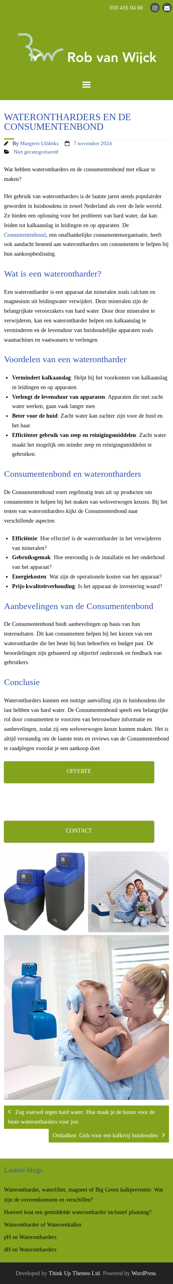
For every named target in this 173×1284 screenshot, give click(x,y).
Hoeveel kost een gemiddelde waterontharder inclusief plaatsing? (77, 1212)
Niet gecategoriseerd (36, 152)
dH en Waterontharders (30, 1250)
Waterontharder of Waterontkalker (43, 1225)
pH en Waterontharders (30, 1237)
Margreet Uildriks (39, 143)
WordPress (144, 1273)
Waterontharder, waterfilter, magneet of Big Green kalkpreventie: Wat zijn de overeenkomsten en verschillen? (83, 1195)
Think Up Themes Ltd (74, 1273)
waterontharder (70, 274)
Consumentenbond (25, 235)
